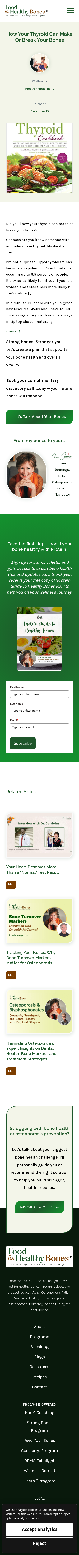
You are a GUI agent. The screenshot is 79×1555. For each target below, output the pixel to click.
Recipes (39, 1376)
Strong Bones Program (40, 1426)
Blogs (39, 1356)
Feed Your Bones (39, 1440)
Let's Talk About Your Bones (39, 416)
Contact (39, 1386)
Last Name (16, 704)
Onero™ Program (40, 1480)
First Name (17, 687)
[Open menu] (70, 10)
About (39, 1326)
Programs (39, 1336)
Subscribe (23, 743)
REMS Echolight (40, 1460)
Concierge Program (39, 1450)
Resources (39, 1366)
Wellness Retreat (39, 1470)
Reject (39, 1543)
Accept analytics (39, 1529)
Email (14, 720)
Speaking (39, 1346)
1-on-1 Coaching (39, 1412)
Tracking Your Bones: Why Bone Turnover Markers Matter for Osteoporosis (30, 958)
